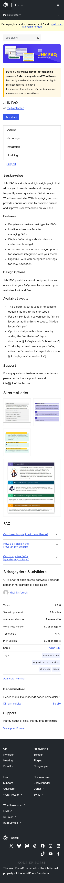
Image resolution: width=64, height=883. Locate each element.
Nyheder (8, 754)
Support (11, 164)
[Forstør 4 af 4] (56, 463)
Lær (5, 777)
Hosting (8, 760)
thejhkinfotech (15, 108)
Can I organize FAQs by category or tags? (16, 558)
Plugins (38, 760)
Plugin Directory (12, 15)
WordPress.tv (13, 794)
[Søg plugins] (38, 37)
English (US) (54, 647)
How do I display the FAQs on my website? (16, 545)
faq (57, 655)
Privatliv (8, 766)
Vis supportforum (13, 728)
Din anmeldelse (12, 703)
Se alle (57, 703)
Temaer (38, 754)
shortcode (45, 669)
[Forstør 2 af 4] (56, 402)
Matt (7, 811)
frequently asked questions (46, 662)
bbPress (10, 817)
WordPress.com (14, 805)
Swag (39, 794)
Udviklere (9, 788)
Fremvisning (41, 748)
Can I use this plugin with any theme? (25, 534)
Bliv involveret (42, 777)
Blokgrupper (41, 766)
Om (5, 748)
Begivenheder (42, 783)
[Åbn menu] (58, 5)
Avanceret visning (13, 678)
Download (11, 117)
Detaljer (11, 129)
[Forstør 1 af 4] (26, 402)
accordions (48, 655)
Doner (39, 788)
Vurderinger (13, 138)
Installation (13, 146)
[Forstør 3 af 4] (26, 433)
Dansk (15, 837)
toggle (56, 669)
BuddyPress (12, 822)
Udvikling (12, 155)
